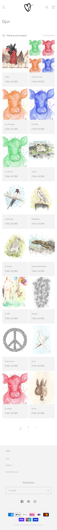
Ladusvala (9, 219)
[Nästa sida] (36, 427)
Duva (34, 361)
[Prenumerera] (48, 490)
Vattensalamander (39, 266)
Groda (34, 171)
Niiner (34, 408)
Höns (7, 77)
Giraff (7, 314)
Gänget (35, 314)
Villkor (9, 465)
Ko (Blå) (35, 124)
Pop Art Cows (37, 77)
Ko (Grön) (9, 171)
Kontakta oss (12, 471)
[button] (3, 7)
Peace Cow (9, 361)
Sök (7, 458)
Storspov (8, 266)
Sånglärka (36, 219)
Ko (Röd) (8, 408)
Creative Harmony (24, 525)
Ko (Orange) (10, 124)
